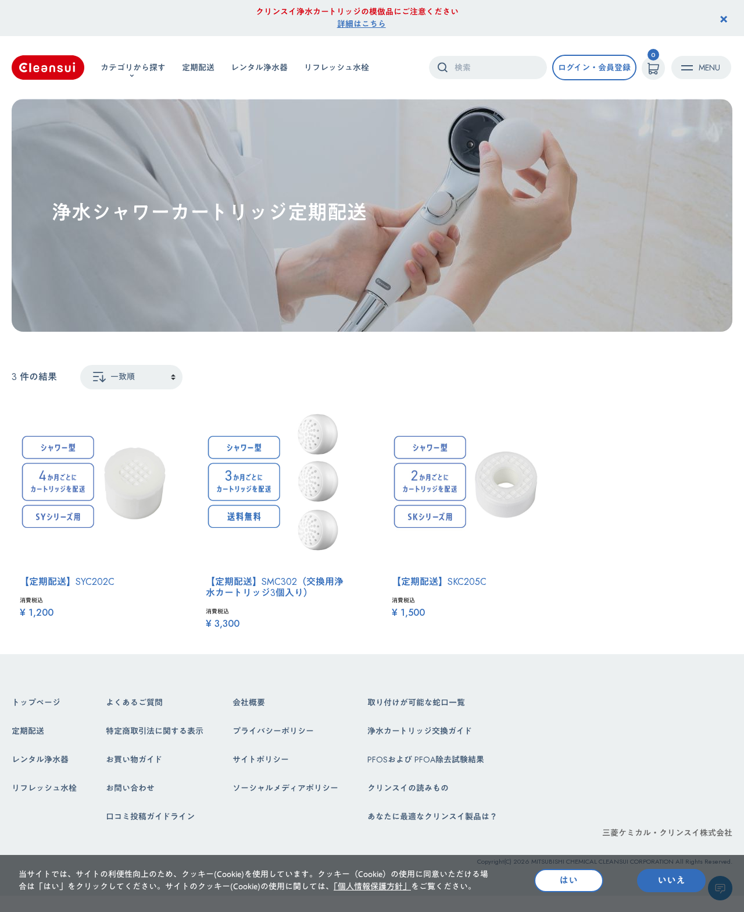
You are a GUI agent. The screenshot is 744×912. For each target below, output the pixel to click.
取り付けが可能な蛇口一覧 (416, 702)
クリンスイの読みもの (408, 788)
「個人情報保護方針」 (372, 886)
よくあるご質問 (134, 702)
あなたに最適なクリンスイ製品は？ (432, 816)
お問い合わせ (130, 788)
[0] (653, 68)
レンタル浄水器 (259, 67)
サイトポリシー (261, 759)
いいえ (671, 880)
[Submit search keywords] (443, 67)
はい (568, 880)
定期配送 (198, 67)
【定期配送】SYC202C (67, 581)
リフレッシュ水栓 (336, 67)
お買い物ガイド (134, 759)
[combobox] (488, 67)
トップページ (36, 702)
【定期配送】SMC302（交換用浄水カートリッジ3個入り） (275, 587)
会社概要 (249, 702)
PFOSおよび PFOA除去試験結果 (425, 759)
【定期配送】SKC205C (439, 581)
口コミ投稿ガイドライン (150, 816)
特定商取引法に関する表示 (154, 731)
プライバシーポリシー (273, 731)
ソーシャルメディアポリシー (285, 788)
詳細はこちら (361, 24)
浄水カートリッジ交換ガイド (419, 731)
